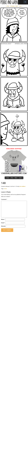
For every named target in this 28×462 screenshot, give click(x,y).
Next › (16, 177)
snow (5, 188)
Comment (4, 199)
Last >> (20, 6)
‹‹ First (7, 177)
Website (3, 226)
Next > (17, 6)
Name (3, 219)
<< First (7, 6)
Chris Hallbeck (22, 186)
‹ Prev (11, 177)
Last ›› (20, 177)
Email (3, 222)
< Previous (12, 6)
